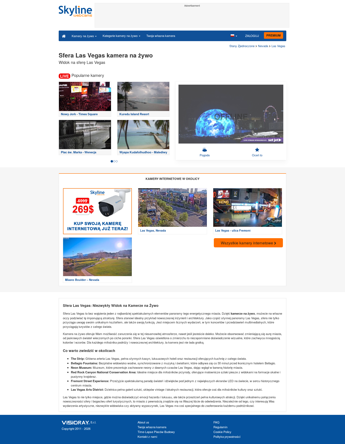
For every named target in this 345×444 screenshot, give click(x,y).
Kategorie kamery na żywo (120, 36)
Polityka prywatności (226, 436)
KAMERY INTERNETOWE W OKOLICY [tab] (172, 178)
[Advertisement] (192, 17)
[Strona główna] (64, 36)
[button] (233, 36)
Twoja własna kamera (160, 36)
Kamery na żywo (83, 36)
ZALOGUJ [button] (252, 36)
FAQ (216, 422)
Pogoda (205, 155)
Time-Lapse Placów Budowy (156, 432)
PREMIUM (273, 35)
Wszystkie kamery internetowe (247, 242)
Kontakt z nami (147, 436)
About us (143, 422)
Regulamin (220, 427)
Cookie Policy (222, 432)
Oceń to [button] (257, 155)
